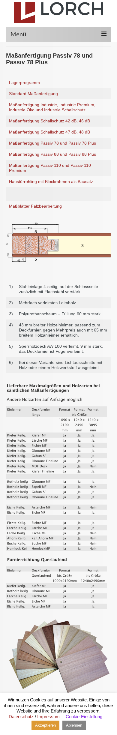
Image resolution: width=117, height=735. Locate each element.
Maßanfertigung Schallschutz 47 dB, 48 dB (49, 132)
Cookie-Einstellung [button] (84, 716)
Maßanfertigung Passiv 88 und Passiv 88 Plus (52, 154)
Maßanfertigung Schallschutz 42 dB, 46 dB (49, 120)
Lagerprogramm (24, 82)
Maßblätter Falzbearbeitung (35, 206)
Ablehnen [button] (74, 725)
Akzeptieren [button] (45, 725)
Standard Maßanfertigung (33, 93)
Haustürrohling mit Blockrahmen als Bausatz (51, 181)
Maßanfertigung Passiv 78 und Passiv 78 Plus (52, 143)
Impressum (48, 716)
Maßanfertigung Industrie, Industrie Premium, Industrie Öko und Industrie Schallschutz (52, 107)
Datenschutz (21, 716)
